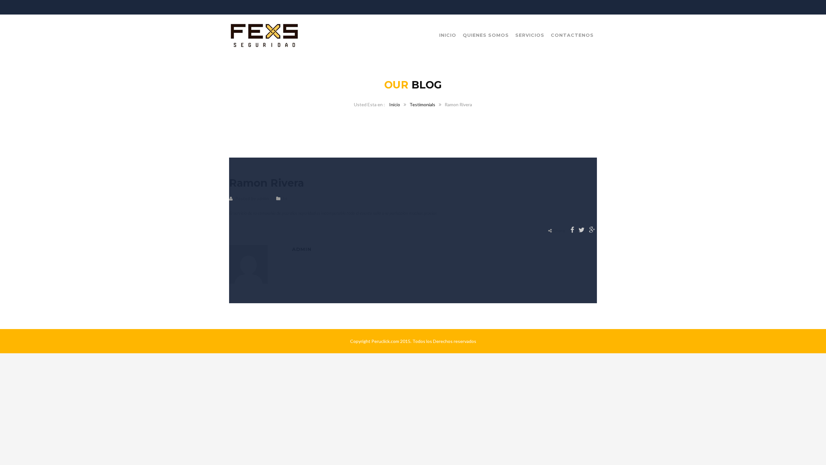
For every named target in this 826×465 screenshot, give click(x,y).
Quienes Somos (486, 35)
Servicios (529, 35)
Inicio (447, 35)
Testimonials (422, 104)
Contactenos (572, 35)
